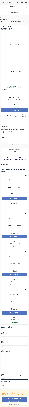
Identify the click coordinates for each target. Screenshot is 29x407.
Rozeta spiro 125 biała (14, 225)
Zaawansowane (14, 12)
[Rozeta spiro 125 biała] (14, 218)
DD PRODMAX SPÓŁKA (6, 28)
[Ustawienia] (22, 2)
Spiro (14, 21)
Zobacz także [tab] (7, 160)
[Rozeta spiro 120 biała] (14, 180)
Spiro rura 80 (14, 302)
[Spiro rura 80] (14, 294)
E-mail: (4, 333)
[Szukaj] (26, 8)
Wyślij (3, 385)
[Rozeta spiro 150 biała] (14, 256)
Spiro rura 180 (20, 21)
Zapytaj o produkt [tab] (20, 160)
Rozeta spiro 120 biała (14, 187)
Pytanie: (5, 351)
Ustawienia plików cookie (14, 404)
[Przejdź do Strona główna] (1, 21)
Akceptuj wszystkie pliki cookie (14, 398)
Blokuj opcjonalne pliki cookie (14, 401)
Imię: (4, 342)
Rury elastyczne (8, 21)
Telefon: (12, 375)
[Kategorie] (26, 2)
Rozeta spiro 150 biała (14, 263)
